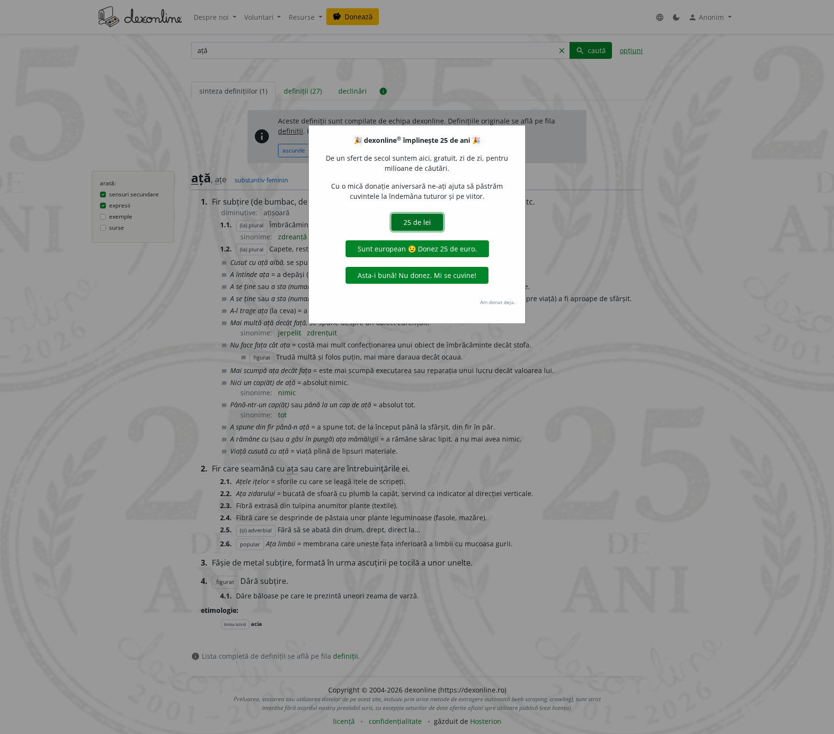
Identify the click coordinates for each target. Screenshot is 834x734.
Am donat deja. (497, 302)
